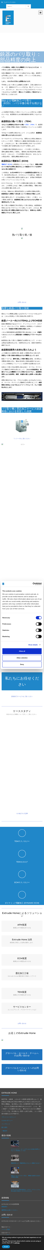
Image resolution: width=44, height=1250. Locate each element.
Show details (33, 645)
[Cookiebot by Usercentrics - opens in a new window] (33, 584)
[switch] (39, 624)
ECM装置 (22, 958)
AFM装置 (22, 924)
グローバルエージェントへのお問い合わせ (22, 1069)
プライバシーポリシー (9, 1117)
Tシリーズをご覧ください (22, 438)
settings (17, 1243)
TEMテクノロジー (22, 841)
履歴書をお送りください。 (10, 1210)
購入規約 (4, 1127)
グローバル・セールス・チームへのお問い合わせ (22, 1054)
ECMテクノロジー (22, 882)
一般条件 (4, 1131)
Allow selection (22, 658)
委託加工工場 (22, 973)
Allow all (22, 651)
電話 (8, 1229)
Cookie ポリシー (7, 1120)
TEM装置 (22, 992)
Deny (22, 664)
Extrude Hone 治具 (22, 939)
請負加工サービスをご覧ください (22, 696)
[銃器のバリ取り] (22, 229)
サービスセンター (22, 1007)
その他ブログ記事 (22, 813)
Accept (6, 1246)
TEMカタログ (22, 862)
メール (4, 1229)
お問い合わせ (22, 302)
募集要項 (4, 1207)
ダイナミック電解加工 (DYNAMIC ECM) (22, 903)
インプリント (6, 1124)
